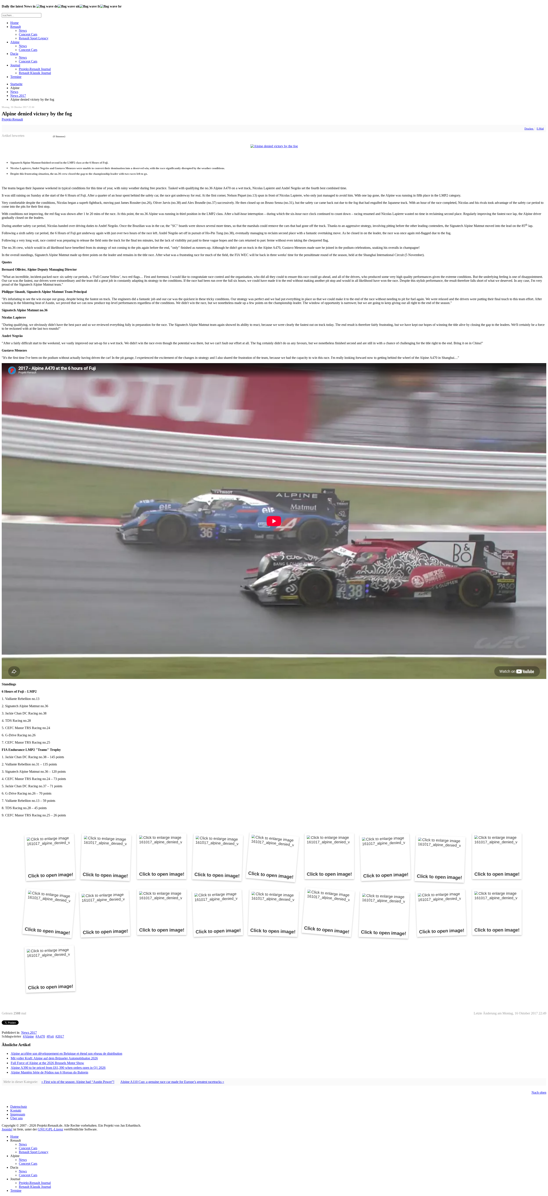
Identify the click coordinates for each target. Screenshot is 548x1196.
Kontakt (15, 1110)
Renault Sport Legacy (33, 38)
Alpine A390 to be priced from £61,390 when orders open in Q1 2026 (58, 1067)
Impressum (17, 1114)
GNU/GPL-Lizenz (50, 1129)
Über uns (16, 1118)
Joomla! (7, 1129)
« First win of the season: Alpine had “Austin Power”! (77, 1082)
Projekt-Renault (12, 119)
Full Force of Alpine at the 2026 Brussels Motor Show (47, 1063)
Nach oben (539, 1092)
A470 (41, 1036)
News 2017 (18, 95)
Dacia (14, 53)
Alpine (14, 42)
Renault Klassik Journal (35, 73)
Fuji (51, 1036)
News (23, 30)
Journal (15, 65)
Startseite (16, 84)
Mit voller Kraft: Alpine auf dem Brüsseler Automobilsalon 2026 (54, 1058)
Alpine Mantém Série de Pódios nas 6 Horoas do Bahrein (49, 1072)
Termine (15, 77)
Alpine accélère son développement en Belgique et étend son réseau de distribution (66, 1053)
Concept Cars (28, 34)
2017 (60, 1036)
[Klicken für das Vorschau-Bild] (274, 146)
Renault (15, 26)
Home (14, 23)
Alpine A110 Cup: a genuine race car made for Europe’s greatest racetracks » (172, 1082)
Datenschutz (18, 1106)
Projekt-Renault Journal (35, 69)
